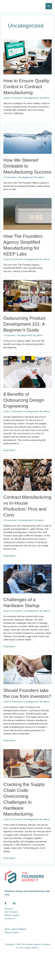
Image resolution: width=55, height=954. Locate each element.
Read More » (9, 450)
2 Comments (9, 177)
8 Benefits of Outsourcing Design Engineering (23, 400)
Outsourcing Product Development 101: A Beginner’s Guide (24, 324)
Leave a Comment (12, 98)
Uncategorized (31, 98)
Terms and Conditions (15, 929)
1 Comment (9, 335)
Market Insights (12, 915)
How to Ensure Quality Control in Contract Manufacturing (26, 86)
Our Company (11, 912)
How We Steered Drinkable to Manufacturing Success (27, 166)
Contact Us (10, 918)
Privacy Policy (12, 932)
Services (9, 909)
